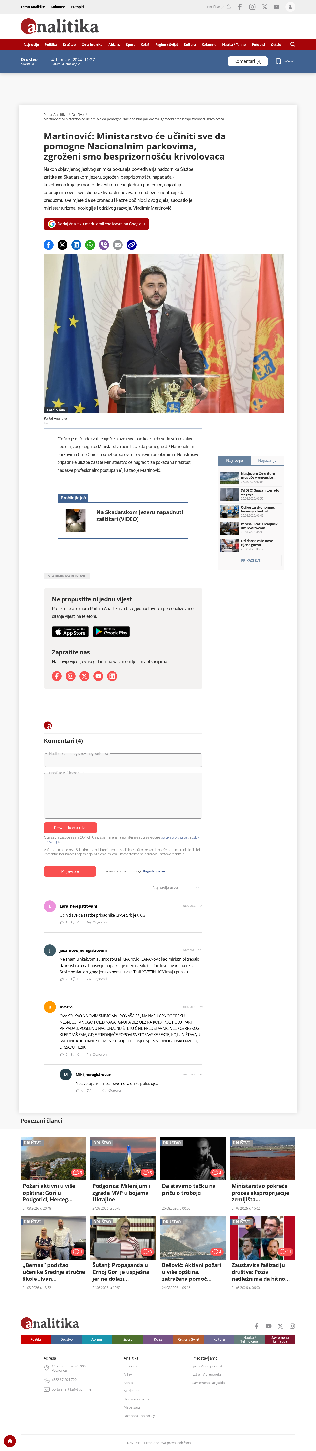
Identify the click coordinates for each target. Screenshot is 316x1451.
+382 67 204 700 (64, 1379)
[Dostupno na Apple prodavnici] (70, 631)
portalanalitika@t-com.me (71, 1389)
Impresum (132, 1366)
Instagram (252, 6)
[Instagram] (71, 676)
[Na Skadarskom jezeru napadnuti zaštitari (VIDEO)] (123, 520)
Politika (51, 44)
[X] (84, 676)
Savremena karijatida (280, 1339)
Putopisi (77, 6)
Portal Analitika (55, 114)
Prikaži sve (251, 560)
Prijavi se (70, 871)
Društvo (69, 44)
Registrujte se (154, 871)
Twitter (265, 7)
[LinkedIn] (112, 676)
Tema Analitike (33, 6)
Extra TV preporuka (207, 1374)
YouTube (276, 7)
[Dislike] (73, 923)
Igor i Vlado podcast (207, 1366)
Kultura (190, 44)
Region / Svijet (166, 44)
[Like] (62, 923)
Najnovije (31, 44)
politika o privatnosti (175, 837)
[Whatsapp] (90, 245)
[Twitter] (62, 245)
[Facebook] (49, 245)
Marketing (131, 1391)
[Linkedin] (76, 245)
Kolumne (58, 6)
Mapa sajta (132, 1407)
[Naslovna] (10, 1441)
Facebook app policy (139, 1416)
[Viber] (104, 245)
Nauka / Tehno (234, 44)
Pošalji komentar (70, 828)
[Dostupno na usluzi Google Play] (111, 631)
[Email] (118, 245)
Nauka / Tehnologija (249, 1339)
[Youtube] (98, 676)
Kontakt (130, 1383)
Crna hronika (92, 44)
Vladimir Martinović (67, 575)
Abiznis (114, 44)
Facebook (240, 7)
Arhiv (128, 1374)
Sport (130, 44)
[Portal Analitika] (60, 26)
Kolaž (145, 44)
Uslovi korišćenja (136, 1399)
